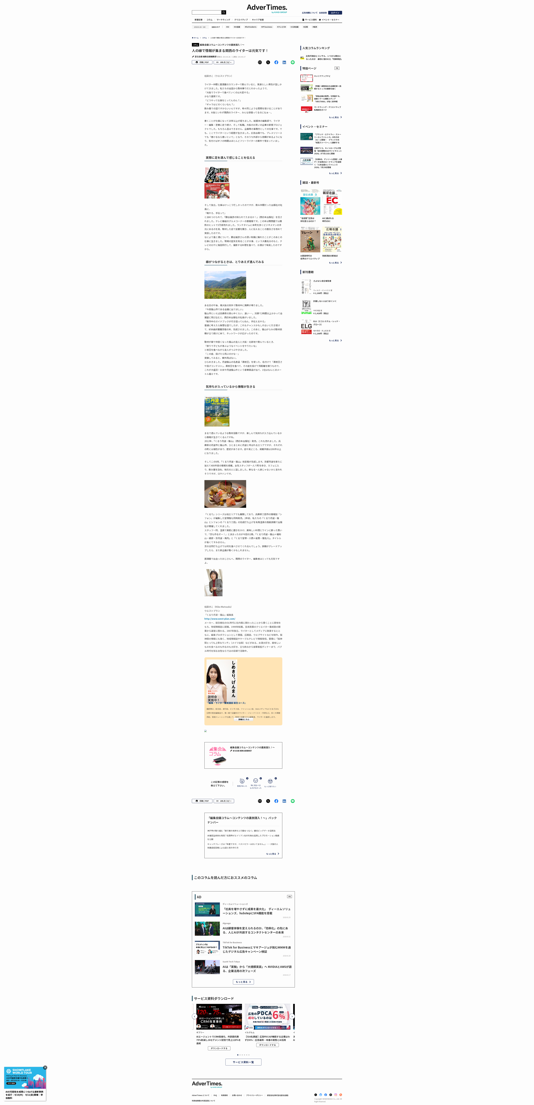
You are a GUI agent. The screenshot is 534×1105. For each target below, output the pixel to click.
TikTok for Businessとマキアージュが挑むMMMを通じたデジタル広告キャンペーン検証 (257, 949)
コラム (209, 19)
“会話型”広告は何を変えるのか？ (308, 219)
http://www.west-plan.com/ (219, 618)
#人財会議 (294, 27)
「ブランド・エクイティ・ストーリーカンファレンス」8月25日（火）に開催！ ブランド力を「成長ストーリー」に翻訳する (327, 138)
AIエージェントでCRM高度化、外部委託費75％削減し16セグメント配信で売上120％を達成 (218, 1040)
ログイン (335, 12)
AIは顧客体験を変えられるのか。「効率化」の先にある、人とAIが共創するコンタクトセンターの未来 (255, 930)
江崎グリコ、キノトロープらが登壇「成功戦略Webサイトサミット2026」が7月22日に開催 (328, 151)
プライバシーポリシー (254, 1095)
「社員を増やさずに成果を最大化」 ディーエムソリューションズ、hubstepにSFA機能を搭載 (257, 911)
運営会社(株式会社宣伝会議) (277, 1095)
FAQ (215, 1095)
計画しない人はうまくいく (325, 301)
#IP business (266, 27)
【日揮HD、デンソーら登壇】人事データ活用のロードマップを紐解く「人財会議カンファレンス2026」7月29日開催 (328, 163)
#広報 (305, 27)
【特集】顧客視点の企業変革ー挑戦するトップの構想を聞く (327, 87)
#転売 (315, 27)
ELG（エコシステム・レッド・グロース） (326, 323)
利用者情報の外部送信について (203, 1100)
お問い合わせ (237, 1095)
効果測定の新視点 (330, 255)
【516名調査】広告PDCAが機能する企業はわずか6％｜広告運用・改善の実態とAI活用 (267, 1038)
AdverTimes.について (200, 1095)
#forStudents (250, 27)
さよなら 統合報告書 (322, 280)
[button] (260, 62)
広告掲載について (310, 12)
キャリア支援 (258, 19)
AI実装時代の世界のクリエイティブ (310, 257)
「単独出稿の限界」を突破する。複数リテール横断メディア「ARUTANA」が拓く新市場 (327, 99)
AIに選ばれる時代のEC (328, 219)
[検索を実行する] (223, 12)
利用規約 (224, 1095)
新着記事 (198, 19)
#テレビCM (281, 27)
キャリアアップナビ (322, 76)
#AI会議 (237, 27)
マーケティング (223, 19)
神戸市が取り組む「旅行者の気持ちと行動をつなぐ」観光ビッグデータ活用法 (241, 830)
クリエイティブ (241, 19)
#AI (227, 27)
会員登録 (323, 12)
